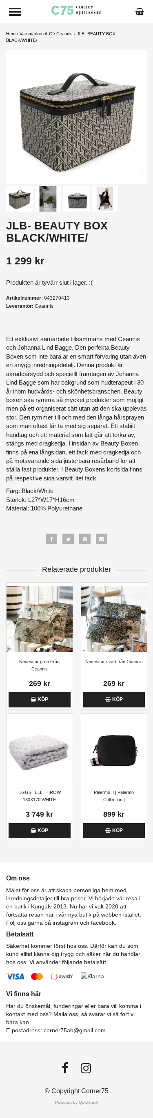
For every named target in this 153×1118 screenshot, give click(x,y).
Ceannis (64, 33)
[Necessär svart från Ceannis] (114, 619)
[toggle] (15, 12)
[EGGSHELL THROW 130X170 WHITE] (40, 750)
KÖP (42, 699)
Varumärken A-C (36, 33)
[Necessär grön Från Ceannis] (40, 619)
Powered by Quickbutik (76, 1102)
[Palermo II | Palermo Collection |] (114, 750)
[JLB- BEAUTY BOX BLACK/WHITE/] (76, 117)
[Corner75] (76, 11)
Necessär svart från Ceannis (114, 661)
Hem (11, 33)
